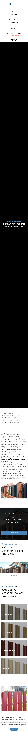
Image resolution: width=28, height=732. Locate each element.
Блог (14, 25)
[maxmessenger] (12, 40)
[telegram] (16, 40)
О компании (14, 17)
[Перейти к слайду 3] (14, 575)
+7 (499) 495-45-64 (14, 34)
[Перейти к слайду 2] (13, 575)
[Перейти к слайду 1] (11, 575)
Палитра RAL (14, 22)
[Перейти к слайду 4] (16, 575)
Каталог (14, 11)
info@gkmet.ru (14, 35)
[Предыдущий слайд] (1, 568)
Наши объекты (14, 20)
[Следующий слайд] (27, 568)
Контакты (14, 28)
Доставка (14, 14)
